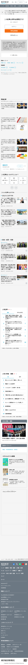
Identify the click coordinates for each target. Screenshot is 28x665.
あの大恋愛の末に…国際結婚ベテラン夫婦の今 (15, 398)
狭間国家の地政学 (13, 479)
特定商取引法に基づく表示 (7, 651)
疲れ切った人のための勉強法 (16, 459)
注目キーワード (6, 445)
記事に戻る (2, 12)
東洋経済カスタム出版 (19, 617)
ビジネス (3, 573)
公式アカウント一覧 (16, 644)
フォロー (20, 166)
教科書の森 (3, 619)
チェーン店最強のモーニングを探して (14, 402)
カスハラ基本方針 (5, 653)
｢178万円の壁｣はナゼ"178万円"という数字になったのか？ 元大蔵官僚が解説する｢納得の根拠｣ (8, 149)
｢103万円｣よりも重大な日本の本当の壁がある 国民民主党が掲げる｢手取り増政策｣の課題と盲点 (8, 142)
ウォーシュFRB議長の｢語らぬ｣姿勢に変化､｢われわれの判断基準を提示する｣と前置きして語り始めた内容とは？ (8, 246)
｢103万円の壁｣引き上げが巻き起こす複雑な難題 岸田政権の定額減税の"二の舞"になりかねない (8, 120)
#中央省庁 (3, 67)
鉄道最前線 (8, 406)
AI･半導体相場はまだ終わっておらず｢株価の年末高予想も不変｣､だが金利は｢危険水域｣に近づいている (8, 256)
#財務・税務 (10, 62)
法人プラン (3, 633)
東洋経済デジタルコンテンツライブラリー (10, 601)
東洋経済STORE (4, 599)
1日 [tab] (8, 376)
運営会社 (3, 644)
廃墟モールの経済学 (10, 383)
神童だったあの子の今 (10, 410)
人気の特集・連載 (7, 374)
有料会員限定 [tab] (20, 312)
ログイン (21, 2)
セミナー (7, 570)
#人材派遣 (11, 67)
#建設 (3, 449)
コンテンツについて (5, 628)
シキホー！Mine (4, 603)
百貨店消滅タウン (9, 391)
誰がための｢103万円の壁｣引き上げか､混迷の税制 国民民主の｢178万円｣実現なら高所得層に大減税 (8, 106)
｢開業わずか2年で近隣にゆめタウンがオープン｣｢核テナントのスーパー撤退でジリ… (13, 342)
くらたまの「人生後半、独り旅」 (13, 387)
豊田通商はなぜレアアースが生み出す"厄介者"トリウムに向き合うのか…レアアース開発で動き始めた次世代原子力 (8, 279)
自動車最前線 (8, 413)
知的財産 (15, 649)
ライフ (2, 576)
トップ (2, 5)
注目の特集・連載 (7, 421)
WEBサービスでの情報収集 (13, 646)
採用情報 (9, 644)
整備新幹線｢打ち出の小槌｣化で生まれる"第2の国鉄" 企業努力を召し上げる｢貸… (13, 329)
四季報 (14, 570)
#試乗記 (16, 449)
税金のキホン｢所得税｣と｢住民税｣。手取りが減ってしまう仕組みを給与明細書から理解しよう (8, 128)
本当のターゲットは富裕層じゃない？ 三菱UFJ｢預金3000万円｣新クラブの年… (13, 336)
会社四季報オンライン (6, 597)
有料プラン (3, 630)
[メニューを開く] (26, 2)
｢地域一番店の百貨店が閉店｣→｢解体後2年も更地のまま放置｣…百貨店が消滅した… (13, 317)
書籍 (19, 570)
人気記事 (5, 309)
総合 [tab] (8, 312)
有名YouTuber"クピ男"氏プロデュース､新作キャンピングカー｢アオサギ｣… (13, 323)
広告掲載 (3, 646)
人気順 (19, 5)
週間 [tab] (20, 376)
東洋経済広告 (4, 617)
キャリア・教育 (19, 573)
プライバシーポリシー (6, 649)
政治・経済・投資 (9, 559)
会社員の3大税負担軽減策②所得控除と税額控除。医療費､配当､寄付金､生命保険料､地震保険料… (8, 157)
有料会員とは (14, 35)
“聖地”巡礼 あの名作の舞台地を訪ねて (14, 395)
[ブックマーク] (12, 187)
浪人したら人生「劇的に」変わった (13, 380)
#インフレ (19, 62)
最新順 (7, 5)
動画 (23, 5)
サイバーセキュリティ (6, 585)
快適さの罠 (12, 469)
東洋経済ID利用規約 (19, 651)
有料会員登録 (14, 30)
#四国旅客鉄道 (9, 449)
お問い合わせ (14, 653)
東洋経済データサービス (6, 614)
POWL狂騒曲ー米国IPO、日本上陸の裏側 (13, 438)
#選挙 (2, 62)
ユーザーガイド (4, 635)
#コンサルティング (5, 70)
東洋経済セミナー (18, 614)
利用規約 (3, 637)
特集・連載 (13, 5)
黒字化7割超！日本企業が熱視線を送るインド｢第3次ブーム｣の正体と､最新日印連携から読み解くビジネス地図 (8, 267)
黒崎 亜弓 (5, 165)
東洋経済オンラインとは (6, 626)
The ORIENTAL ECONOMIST (7, 595)
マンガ (2, 570)
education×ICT (4, 583)
